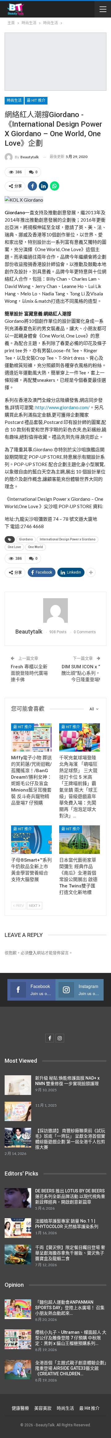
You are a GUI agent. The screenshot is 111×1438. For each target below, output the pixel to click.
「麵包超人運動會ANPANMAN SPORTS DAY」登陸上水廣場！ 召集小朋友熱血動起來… (70, 1308)
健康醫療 (20, 1408)
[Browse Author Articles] (55, 610)
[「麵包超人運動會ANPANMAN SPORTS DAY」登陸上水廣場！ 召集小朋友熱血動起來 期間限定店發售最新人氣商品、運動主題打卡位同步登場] (18, 1309)
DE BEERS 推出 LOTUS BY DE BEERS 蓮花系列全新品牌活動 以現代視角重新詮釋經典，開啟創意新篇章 (70, 1196)
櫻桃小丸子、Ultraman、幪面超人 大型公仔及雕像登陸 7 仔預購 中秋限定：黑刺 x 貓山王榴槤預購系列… (70, 1338)
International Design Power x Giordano (67, 539)
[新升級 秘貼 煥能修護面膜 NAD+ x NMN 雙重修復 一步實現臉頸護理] (18, 1085)
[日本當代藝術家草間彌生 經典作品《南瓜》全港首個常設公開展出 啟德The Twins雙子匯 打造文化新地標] (79, 839)
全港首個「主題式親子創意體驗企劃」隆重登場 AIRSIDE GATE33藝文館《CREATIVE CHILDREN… (70, 1368)
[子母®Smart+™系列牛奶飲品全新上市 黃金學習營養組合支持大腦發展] (31, 839)
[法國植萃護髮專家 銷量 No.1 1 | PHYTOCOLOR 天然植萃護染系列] (18, 1228)
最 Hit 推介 (36, 100)
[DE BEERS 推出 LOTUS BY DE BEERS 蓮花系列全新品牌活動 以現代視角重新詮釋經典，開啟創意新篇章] (18, 1198)
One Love (14, 547)
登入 (33, 952)
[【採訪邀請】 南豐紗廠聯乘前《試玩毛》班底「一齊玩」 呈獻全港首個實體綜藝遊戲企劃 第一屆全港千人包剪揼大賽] (18, 1138)
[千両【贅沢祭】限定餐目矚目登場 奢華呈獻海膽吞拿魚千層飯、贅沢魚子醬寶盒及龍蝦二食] (18, 1254)
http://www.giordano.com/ (62, 407)
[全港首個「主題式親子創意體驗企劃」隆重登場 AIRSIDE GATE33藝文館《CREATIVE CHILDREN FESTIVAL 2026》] (18, 1370)
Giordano (26, 539)
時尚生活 (14, 100)
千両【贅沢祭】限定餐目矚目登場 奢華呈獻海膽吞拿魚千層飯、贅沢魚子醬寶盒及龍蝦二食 (70, 1253)
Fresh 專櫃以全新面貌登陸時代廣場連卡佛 (29, 673)
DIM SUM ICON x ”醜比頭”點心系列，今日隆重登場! (80, 673)
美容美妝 (42, 1408)
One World (35, 547)
